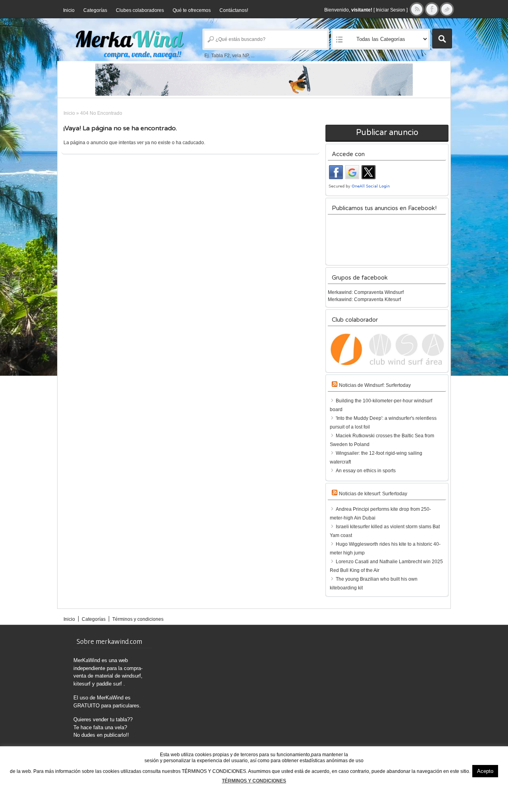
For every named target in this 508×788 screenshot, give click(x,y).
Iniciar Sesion (390, 10)
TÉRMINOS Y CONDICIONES (254, 780)
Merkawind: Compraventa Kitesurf (364, 299)
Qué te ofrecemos (192, 10)
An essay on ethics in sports (366, 470)
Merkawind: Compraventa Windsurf (366, 292)
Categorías (95, 10)
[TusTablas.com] (254, 80)
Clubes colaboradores (140, 10)
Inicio (69, 10)
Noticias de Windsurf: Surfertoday (375, 385)
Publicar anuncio (387, 132)
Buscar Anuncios (442, 38)
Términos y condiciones (138, 619)
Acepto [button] (485, 771)
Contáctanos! (233, 10)
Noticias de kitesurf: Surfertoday (373, 493)
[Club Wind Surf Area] (387, 349)
